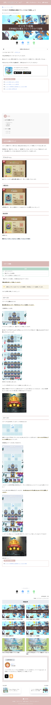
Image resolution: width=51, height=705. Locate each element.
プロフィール (19, 701)
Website (11, 678)
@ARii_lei (17, 52)
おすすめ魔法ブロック (9, 119)
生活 (27, 2)
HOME (26, 699)
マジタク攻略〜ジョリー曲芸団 (12, 84)
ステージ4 (8, 132)
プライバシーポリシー (34, 701)
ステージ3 (8, 131)
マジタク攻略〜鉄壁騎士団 (11, 88)
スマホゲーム (40, 598)
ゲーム (39, 2)
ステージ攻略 (7, 128)
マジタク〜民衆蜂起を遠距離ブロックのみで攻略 (16, 86)
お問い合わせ (45, 2)
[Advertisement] (25, 102)
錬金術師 (8, 125)
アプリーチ (27, 69)
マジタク (47, 598)
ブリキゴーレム (9, 122)
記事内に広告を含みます (25, 49)
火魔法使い (8, 124)
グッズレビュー (33, 2)
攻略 (48, 596)
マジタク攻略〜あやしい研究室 (12, 82)
